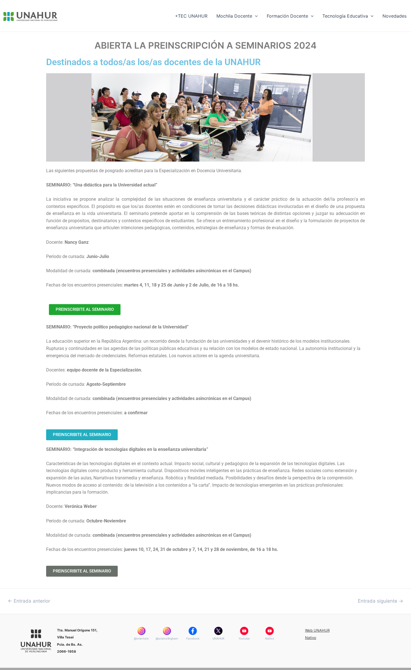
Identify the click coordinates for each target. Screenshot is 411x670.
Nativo (269, 638)
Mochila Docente (234, 16)
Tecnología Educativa (345, 16)
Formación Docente (287, 16)
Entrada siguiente (380, 600)
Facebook (192, 638)
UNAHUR (218, 638)
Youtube (244, 638)
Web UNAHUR (317, 630)
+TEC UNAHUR (191, 16)
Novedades (394, 16)
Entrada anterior (29, 600)
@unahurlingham (167, 638)
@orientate (141, 638)
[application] (255, 16)
